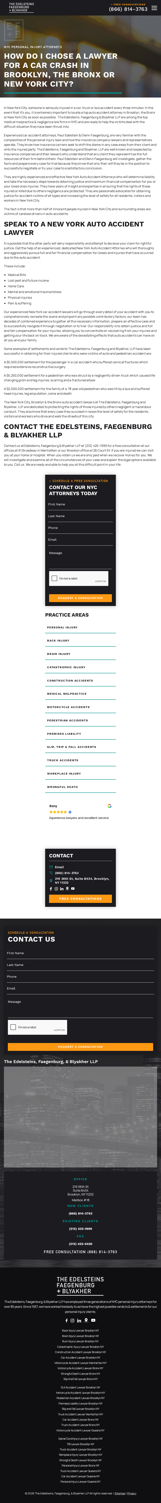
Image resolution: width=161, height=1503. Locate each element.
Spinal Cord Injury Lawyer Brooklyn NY (80, 1438)
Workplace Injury (64, 773)
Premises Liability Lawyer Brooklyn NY (80, 1403)
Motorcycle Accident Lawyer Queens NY (80, 1430)
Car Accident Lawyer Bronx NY (80, 1419)
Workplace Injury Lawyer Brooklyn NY (80, 1454)
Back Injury (58, 640)
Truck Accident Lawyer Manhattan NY (80, 1414)
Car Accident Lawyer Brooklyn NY (80, 1357)
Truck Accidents (63, 760)
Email (59, 867)
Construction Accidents (70, 680)
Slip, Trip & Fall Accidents (71, 746)
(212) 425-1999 (80, 1229)
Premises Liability (64, 733)
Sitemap (120, 1493)
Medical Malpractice (67, 693)
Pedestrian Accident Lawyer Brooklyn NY (80, 1398)
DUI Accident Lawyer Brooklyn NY (80, 1387)
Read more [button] (56, 836)
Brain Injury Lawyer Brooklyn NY (80, 1336)
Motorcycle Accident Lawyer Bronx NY (80, 1368)
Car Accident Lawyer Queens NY (80, 1476)
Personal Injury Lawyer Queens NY (80, 1481)
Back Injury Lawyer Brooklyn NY (80, 1330)
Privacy (131, 1493)
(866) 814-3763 (128, 9)
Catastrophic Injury (66, 667)
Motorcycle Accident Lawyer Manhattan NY (81, 1363)
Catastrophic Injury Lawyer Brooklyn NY (80, 1347)
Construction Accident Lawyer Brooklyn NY (80, 1352)
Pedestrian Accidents (67, 720)
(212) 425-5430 (80, 1244)
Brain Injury (59, 653)
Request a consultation (80, 598)
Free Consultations (80, 899)
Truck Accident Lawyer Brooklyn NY (80, 1449)
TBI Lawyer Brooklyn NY (80, 1444)
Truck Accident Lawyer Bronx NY (80, 1425)
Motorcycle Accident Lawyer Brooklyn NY (80, 1392)
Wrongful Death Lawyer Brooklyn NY (80, 1460)
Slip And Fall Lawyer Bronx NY (80, 1379)
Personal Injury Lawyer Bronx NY (80, 1465)
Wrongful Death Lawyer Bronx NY (80, 1373)
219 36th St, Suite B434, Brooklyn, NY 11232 (82, 880)
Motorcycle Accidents (68, 707)
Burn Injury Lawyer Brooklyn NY (80, 1341)
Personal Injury (62, 627)
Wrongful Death (62, 786)
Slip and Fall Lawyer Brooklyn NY (80, 1409)
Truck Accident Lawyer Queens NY (80, 1471)
